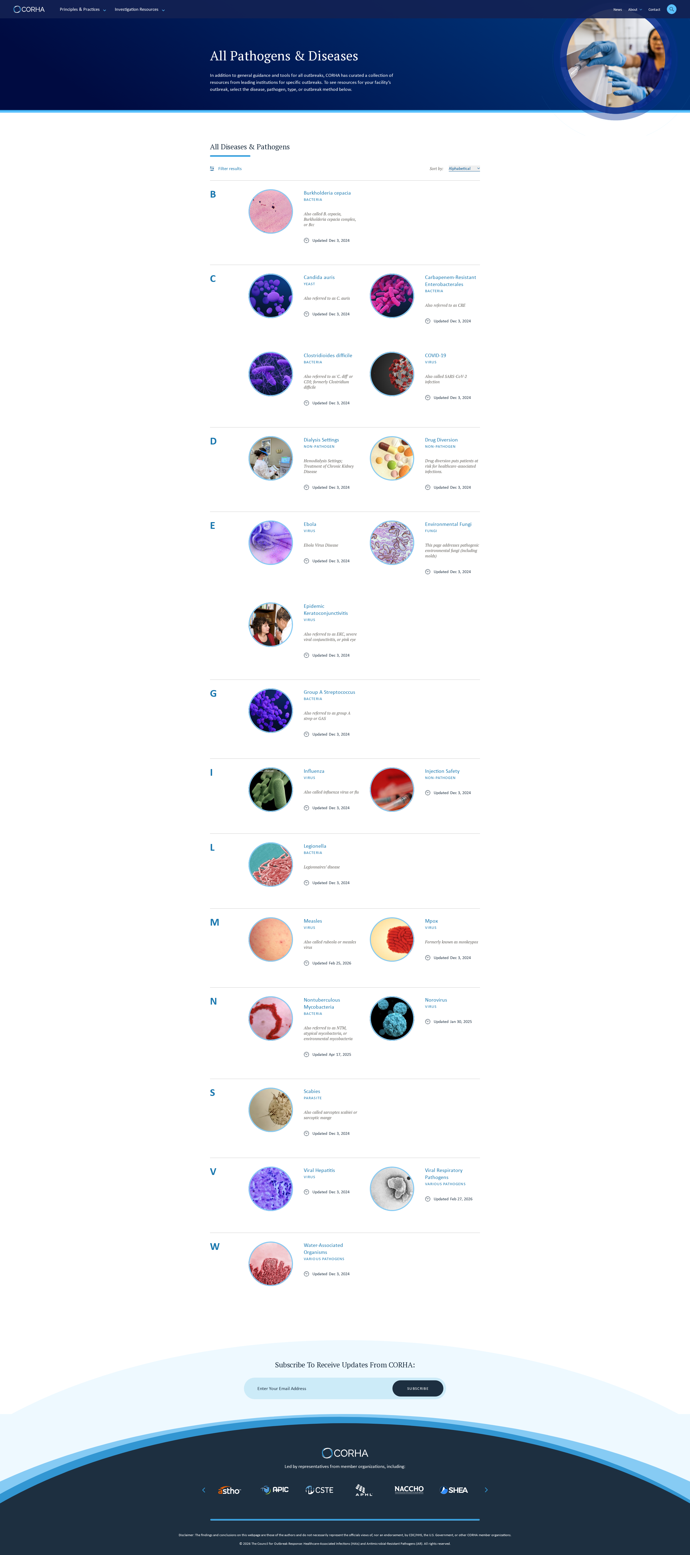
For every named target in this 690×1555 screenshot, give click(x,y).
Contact (654, 9)
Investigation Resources (136, 9)
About (632, 9)
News (617, 9)
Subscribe (418, 1388)
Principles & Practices (80, 9)
